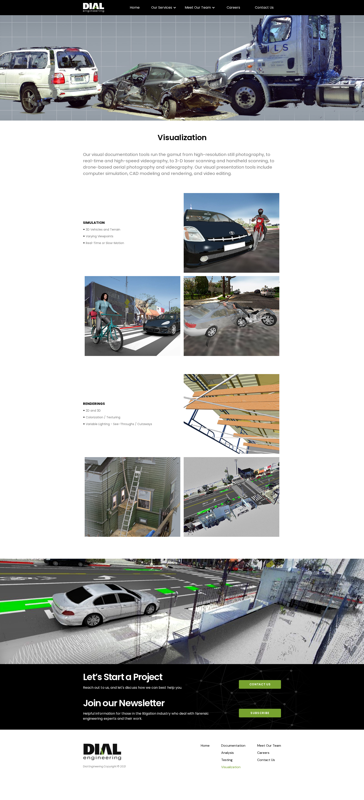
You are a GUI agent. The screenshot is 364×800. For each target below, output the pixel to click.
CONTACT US (260, 684)
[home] (93, 7)
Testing (227, 760)
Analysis (227, 752)
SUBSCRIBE (259, 713)
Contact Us (264, 7)
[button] (164, 7)
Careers (233, 7)
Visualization (231, 767)
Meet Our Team (269, 745)
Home (135, 7)
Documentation (233, 745)
